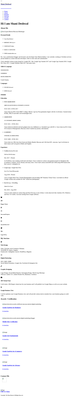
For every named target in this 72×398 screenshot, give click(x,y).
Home (6, 11)
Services (6, 16)
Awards (6, 17)
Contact (6, 19)
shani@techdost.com (7, 383)
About (6, 13)
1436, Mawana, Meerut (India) (10, 379)
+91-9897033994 (5, 386)
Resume (6, 14)
